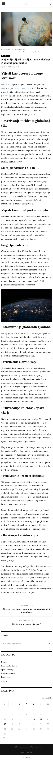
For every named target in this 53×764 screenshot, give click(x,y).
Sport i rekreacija (7, 669)
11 (12, 719)
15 (41, 719)
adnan (5, 67)
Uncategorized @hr (8, 673)
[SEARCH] (49, 643)
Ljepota (4, 662)
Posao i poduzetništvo (9, 666)
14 (34, 719)
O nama (21, 752)
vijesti (27, 367)
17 (5, 724)
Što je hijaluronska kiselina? (26, 624)
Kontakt (29, 752)
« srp (3, 737)
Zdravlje (4, 681)
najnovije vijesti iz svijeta (19, 88)
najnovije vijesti (18, 577)
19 (19, 724)
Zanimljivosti (5, 56)
